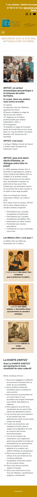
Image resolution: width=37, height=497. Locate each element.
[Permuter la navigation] (3, 32)
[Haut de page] (33, 493)
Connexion (18, 491)
